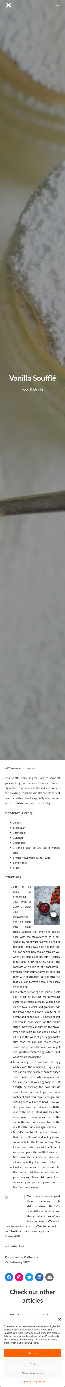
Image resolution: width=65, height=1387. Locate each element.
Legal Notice (39, 1381)
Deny (32, 1363)
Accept (32, 1353)
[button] (59, 1319)
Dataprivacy (25, 1381)
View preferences (32, 1373)
